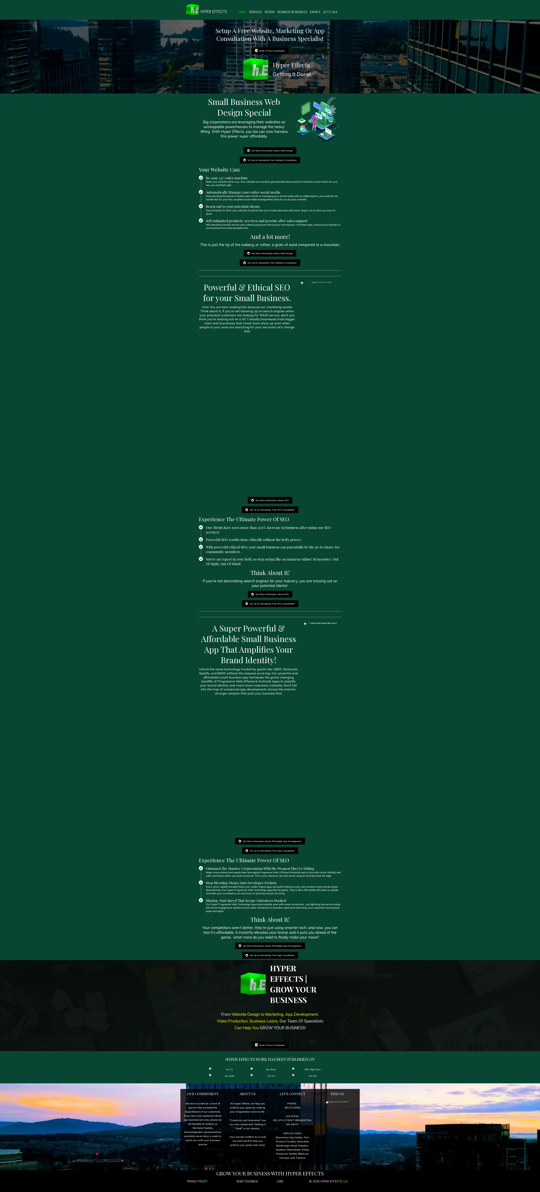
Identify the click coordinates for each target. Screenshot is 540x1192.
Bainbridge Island (286, 1145)
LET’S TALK (330, 12)
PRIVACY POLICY (197, 1181)
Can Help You (247, 1027)
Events (315, 12)
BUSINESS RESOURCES (292, 12)
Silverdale (303, 1141)
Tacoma (300, 1157)
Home (242, 12)
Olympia (284, 1157)
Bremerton (282, 1137)
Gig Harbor (296, 1137)
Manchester (294, 1149)
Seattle (293, 1153)
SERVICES (255, 12)
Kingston (303, 1145)
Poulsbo (291, 1141)
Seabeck (281, 1149)
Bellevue (303, 1153)
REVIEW (270, 12)
